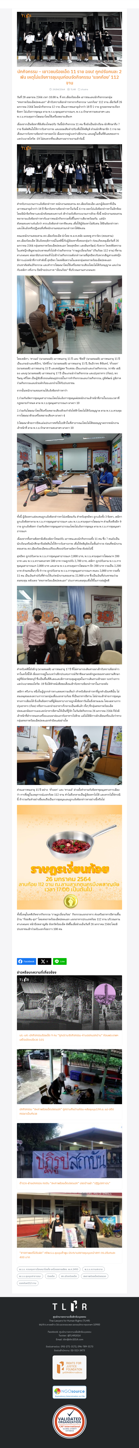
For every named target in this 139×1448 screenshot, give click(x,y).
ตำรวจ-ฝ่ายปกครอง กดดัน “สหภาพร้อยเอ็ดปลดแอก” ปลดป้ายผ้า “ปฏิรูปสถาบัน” (64, 1183)
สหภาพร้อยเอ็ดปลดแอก (94, 1276)
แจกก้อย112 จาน (27, 1283)
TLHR (73, 89)
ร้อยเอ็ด (51, 1276)
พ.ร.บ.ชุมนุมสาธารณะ (30, 1276)
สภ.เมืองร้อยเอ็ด (69, 1276)
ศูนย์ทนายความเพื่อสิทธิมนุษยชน (75, 1331)
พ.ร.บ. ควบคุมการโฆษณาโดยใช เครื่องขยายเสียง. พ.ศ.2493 (48, 1269)
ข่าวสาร (84, 89)
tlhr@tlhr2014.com (73, 1339)
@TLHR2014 (74, 1335)
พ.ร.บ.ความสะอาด (94, 1269)
